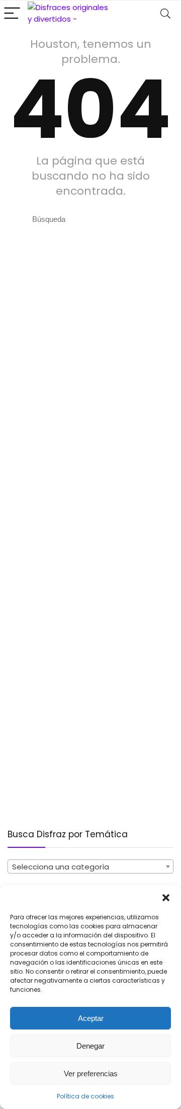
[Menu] (12, 14)
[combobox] (90, 866)
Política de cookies (85, 1096)
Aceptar (91, 1018)
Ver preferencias (91, 1073)
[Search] (165, 14)
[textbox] (90, 867)
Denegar (90, 1046)
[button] (166, 898)
